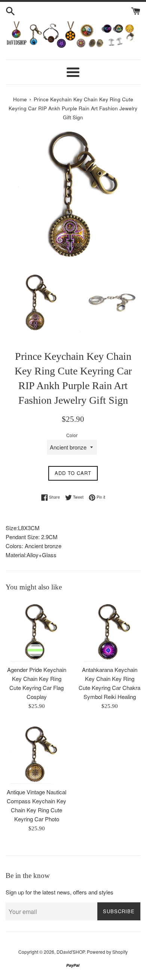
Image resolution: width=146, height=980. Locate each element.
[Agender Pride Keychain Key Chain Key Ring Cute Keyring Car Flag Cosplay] (36, 630)
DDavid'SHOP (71, 951)
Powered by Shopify (107, 951)
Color (71, 435)
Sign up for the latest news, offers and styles (59, 892)
